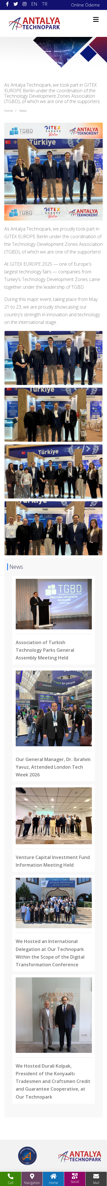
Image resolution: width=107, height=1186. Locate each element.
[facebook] (7, 4)
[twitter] (15, 4)
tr (44, 4)
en (34, 4)
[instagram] (25, 4)
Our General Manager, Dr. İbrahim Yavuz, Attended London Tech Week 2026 (53, 767)
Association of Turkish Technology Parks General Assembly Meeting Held (45, 650)
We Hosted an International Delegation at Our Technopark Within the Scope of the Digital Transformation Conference (50, 952)
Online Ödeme (85, 5)
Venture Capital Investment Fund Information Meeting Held (53, 861)
